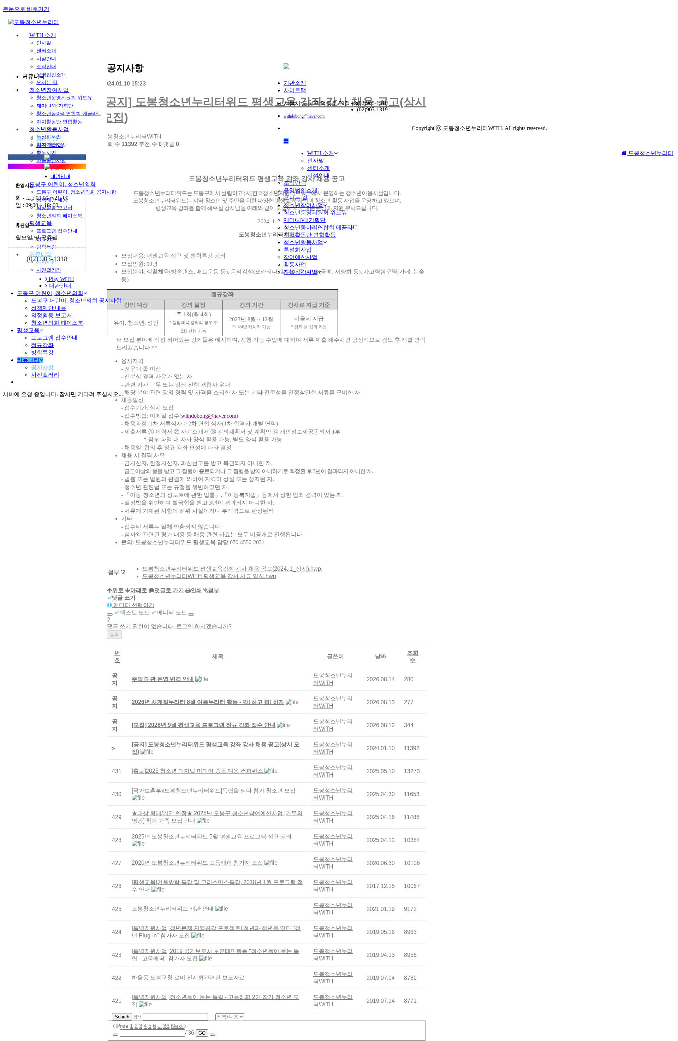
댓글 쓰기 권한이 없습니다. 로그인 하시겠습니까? (169, 626)
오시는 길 (296, 198)
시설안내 (318, 175)
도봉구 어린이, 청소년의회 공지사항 (76, 301)
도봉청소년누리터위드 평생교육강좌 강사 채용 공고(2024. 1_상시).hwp (231, 569)
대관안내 (59, 286)
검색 (137, 1016)
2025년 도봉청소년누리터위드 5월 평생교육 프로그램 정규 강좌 (212, 837)
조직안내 (295, 183)
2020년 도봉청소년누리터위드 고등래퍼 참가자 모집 (198, 863)
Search (122, 1016)
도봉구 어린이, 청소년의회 (50, 293)
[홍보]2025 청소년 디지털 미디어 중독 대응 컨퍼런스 (198, 771)
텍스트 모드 (132, 613)
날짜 (380, 656)
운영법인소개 (300, 190)
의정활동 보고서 (51, 315)
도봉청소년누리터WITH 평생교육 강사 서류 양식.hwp (209, 576)
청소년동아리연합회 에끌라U (320, 227)
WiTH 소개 (42, 35)
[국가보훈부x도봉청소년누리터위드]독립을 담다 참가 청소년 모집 (214, 791)
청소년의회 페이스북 (57, 323)
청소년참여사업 (303, 205)
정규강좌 (42, 345)
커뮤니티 (28, 360)
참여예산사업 (300, 257)
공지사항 (47, 138)
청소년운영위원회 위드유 (315, 213)
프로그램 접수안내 (54, 338)
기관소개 (295, 83)
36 (166, 1026)
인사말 (43, 43)
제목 (218, 656)
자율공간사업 (300, 272)
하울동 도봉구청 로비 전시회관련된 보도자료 (188, 978)
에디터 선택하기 (133, 605)
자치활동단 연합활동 (310, 235)
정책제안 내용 (48, 308)
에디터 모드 (169, 613)
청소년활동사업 (303, 242)
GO (202, 1033)
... (159, 1026)
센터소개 (46, 50)
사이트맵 (295, 90)
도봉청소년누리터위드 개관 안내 (173, 909)
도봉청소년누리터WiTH (131, 137)
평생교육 (28, 330)
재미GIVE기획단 (305, 220)
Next (177, 1026)
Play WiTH (60, 279)
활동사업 (295, 264)
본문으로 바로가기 (26, 9)
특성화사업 (298, 250)
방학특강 (42, 352)
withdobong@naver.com (304, 116)
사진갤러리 (49, 145)
